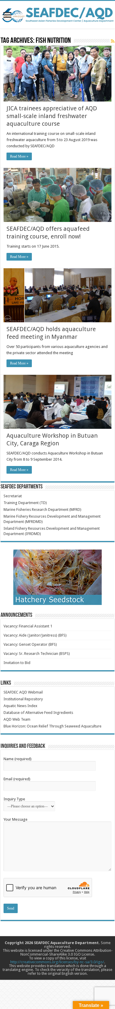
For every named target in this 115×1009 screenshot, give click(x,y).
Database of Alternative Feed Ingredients (38, 712)
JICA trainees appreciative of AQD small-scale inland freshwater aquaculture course (51, 116)
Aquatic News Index (20, 706)
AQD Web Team (17, 719)
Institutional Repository (23, 699)
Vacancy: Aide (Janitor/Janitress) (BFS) (35, 635)
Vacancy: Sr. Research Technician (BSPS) (37, 653)
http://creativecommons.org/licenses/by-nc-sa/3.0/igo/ (57, 962)
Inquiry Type (14, 799)
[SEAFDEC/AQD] (57, 14)
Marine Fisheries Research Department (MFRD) (42, 509)
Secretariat (13, 496)
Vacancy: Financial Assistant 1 (28, 626)
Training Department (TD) (25, 503)
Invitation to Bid (17, 662)
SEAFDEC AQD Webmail (23, 692)
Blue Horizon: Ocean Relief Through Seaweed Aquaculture (52, 726)
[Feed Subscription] (112, 41)
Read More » (19, 156)
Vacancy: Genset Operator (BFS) (30, 644)
